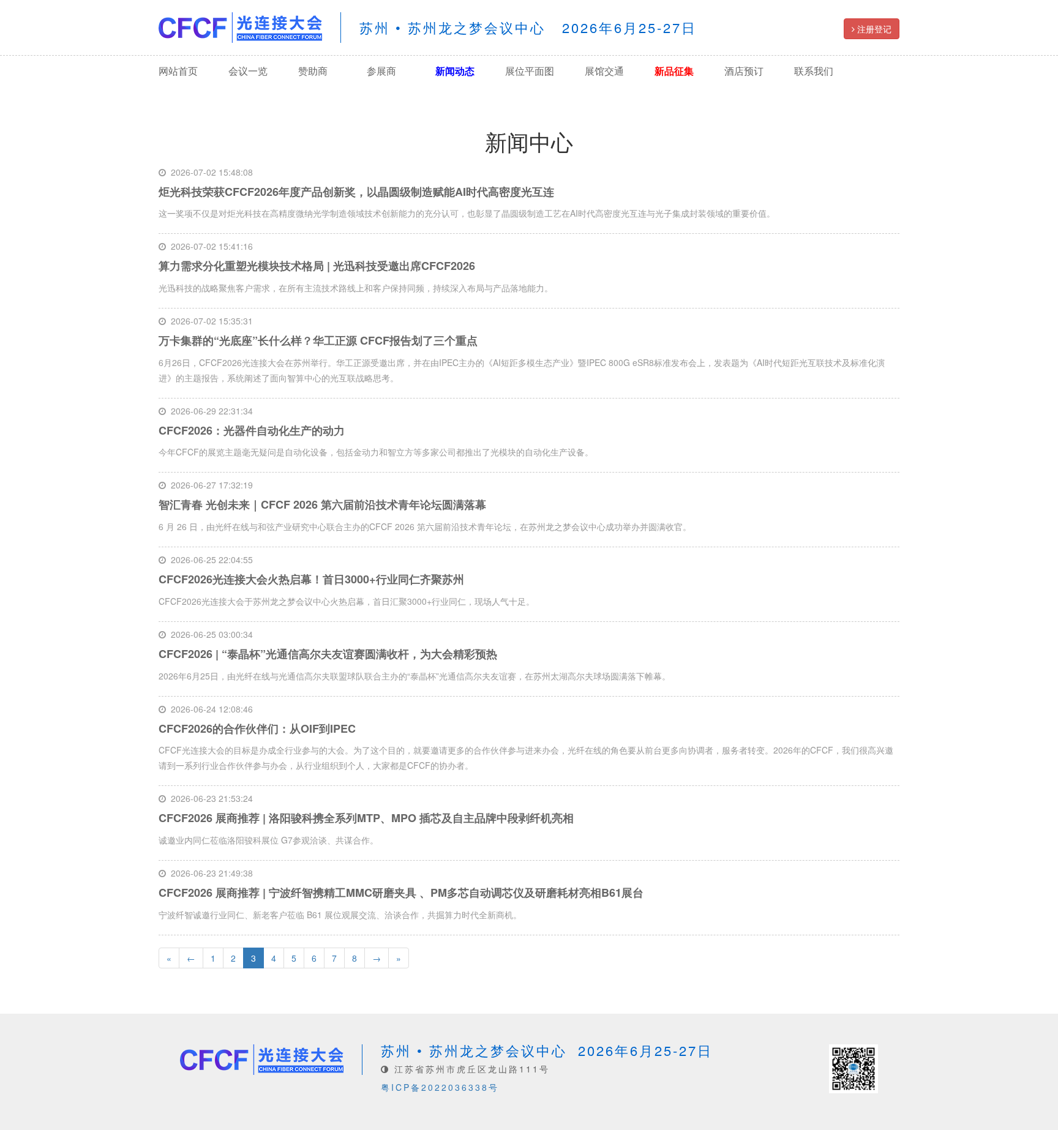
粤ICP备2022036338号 (440, 1087)
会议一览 (248, 71)
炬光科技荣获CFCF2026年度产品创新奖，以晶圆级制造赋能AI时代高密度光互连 (356, 192)
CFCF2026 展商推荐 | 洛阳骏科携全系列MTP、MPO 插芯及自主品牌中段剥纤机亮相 (366, 818)
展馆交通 (604, 71)
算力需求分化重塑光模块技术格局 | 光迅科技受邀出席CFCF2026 (317, 266)
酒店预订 (743, 71)
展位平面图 (529, 71)
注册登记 (873, 29)
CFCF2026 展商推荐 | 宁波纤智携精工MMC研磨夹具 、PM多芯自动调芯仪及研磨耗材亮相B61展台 (401, 892)
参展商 (381, 71)
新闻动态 (455, 71)
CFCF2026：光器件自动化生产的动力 (252, 430)
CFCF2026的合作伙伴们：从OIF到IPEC (257, 728)
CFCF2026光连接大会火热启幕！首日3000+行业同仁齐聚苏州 (311, 579)
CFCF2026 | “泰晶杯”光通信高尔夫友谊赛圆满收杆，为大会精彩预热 (328, 654)
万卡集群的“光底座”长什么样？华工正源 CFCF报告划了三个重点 (318, 340)
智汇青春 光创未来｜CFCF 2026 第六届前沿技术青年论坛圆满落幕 (322, 504)
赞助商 (313, 71)
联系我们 (813, 71)
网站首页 (178, 71)
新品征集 (674, 71)
